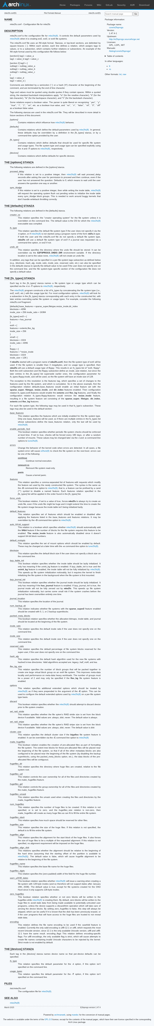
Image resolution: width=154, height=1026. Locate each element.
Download (144, 5)
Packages (75, 5)
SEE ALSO (11, 997)
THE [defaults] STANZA (19, 205)
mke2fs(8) (53, 35)
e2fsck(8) (45, 451)
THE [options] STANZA (19, 162)
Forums (88, 5)
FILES (8, 983)
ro (110, 69)
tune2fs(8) (33, 441)
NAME (8, 19)
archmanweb (59, 1015)
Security (121, 5)
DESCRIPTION (13, 30)
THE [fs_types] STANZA (19, 278)
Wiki (99, 5)
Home (63, 5)
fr (109, 66)
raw (124, 74)
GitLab (109, 5)
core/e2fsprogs (116, 27)
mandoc (75, 1015)
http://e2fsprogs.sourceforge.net (124, 39)
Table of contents (115, 56)
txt (120, 74)
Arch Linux (16, 5)
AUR (132, 5)
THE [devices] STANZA (19, 949)
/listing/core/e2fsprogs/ (120, 51)
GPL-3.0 (48, 1019)
